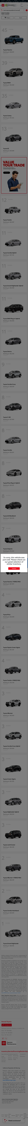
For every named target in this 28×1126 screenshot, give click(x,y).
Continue (14, 568)
